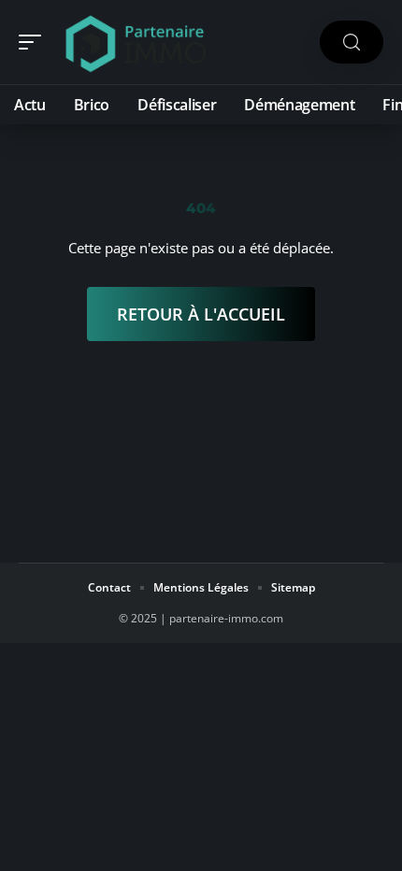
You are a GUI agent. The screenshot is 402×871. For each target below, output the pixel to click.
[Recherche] (351, 42)
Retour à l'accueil (201, 314)
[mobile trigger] (34, 42)
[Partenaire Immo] (134, 42)
